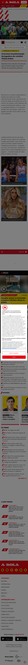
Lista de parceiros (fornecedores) (9, 348)
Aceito (14, 357)
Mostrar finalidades (14, 353)
